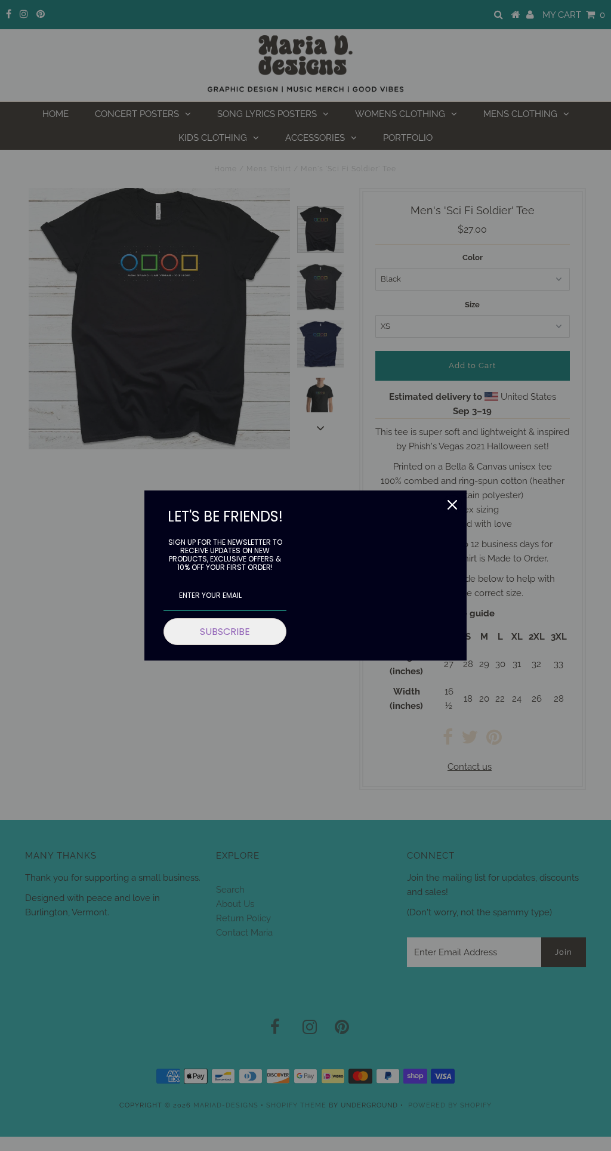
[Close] (452, 504)
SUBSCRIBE (225, 631)
